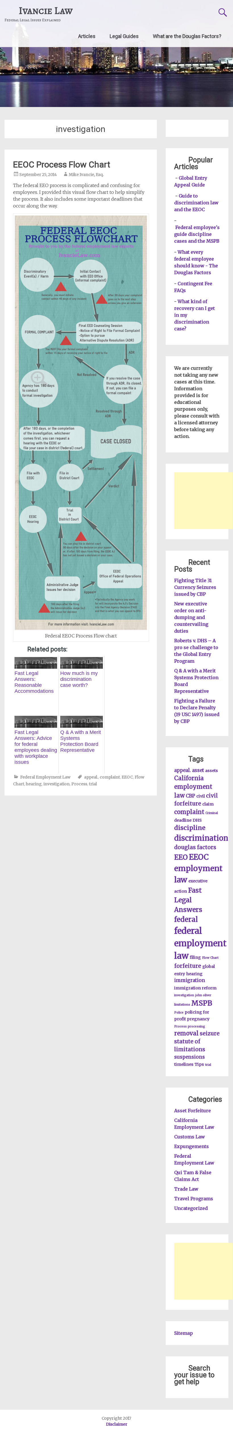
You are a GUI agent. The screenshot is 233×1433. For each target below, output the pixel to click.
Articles (86, 36)
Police (179, 1012)
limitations (182, 1004)
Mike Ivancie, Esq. (86, 174)
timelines (184, 1064)
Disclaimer (116, 1424)
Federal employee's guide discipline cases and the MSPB (197, 234)
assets (211, 770)
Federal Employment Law (45, 777)
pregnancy (198, 1018)
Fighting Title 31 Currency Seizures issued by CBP (195, 587)
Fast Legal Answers (188, 900)
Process (79, 783)
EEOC (127, 777)
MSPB (201, 1003)
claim (208, 804)
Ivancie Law (46, 10)
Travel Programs (193, 1198)
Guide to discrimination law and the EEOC (196, 202)
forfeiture (187, 966)
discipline (189, 828)
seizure (210, 1033)
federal (186, 919)
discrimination (201, 838)
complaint (110, 777)
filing (195, 957)
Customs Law (189, 1137)
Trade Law (186, 1189)
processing (196, 1026)
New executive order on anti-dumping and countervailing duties (191, 617)
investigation (56, 783)
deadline (183, 820)
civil (200, 796)
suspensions (189, 1057)
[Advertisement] (203, 500)
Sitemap (183, 1333)
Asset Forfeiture (192, 1110)
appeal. (91, 777)
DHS (197, 820)
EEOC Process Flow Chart (61, 164)
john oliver (203, 995)
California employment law (193, 787)
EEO (181, 857)
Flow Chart (210, 958)
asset (198, 770)
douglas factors (195, 847)
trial (93, 783)
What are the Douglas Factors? (187, 36)
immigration (189, 980)
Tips (199, 1064)
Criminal (211, 813)
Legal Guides (124, 36)
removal (186, 1033)
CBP (190, 796)
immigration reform (195, 988)
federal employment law (200, 943)
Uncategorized (191, 1208)
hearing (34, 783)
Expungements (191, 1146)
